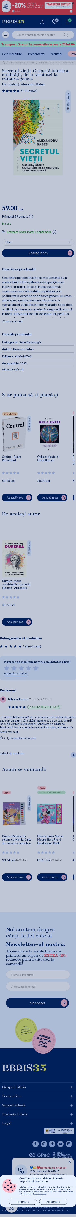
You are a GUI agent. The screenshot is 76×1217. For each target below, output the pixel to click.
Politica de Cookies (39, 1194)
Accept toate (53, 1201)
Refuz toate (23, 1201)
